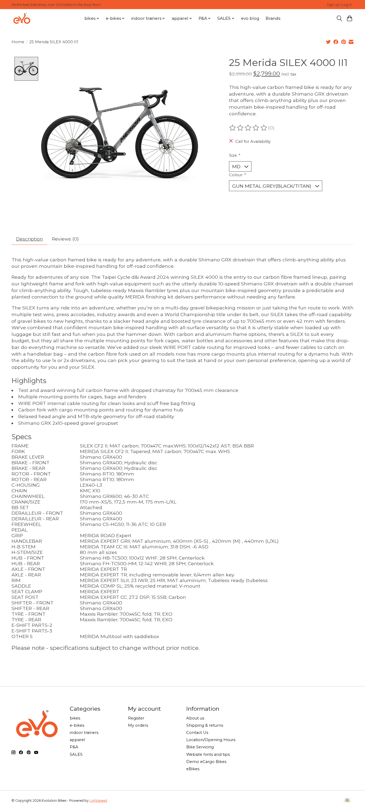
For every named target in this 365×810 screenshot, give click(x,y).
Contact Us (197, 732)
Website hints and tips (208, 754)
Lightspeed (98, 801)
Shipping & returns (204, 725)
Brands (273, 18)
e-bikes (77, 725)
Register (136, 718)
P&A (74, 747)
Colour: (237, 174)
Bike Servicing (200, 747)
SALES (76, 754)
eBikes (192, 768)
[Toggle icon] (339, 18)
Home (17, 42)
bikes (75, 718)
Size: (234, 155)
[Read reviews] (248, 127)
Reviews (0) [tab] (65, 239)
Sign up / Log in (339, 5)
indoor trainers (84, 732)
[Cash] (347, 800)
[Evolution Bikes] (21, 18)
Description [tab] (29, 239)
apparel (77, 739)
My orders (138, 725)
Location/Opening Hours (210, 739)
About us (195, 718)
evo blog (250, 18)
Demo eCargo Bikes (206, 761)
